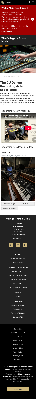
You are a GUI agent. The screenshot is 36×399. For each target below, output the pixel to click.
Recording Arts (14, 77)
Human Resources (18, 271)
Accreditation (18, 352)
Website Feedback (18, 333)
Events (18, 296)
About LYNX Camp (18, 305)
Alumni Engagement (18, 258)
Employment (18, 356)
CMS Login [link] (18, 389)
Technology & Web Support (18, 275)
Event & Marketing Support (18, 287)
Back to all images (9, 208)
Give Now (18, 360)
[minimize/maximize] (33, 19)
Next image (26, 204)
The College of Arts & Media (13, 40)
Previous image (9, 204)
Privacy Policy (18, 340)
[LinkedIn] (25, 248)
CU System (18, 337)
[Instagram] (18, 248)
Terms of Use (18, 344)
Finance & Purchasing (18, 279)
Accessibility (18, 348)
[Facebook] (10, 248)
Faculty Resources (18, 283)
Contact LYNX (18, 317)
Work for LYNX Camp (18, 313)
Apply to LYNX (18, 309)
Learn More (6, 32)
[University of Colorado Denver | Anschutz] (6, 2)
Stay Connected (18, 262)
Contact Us (18, 329)
